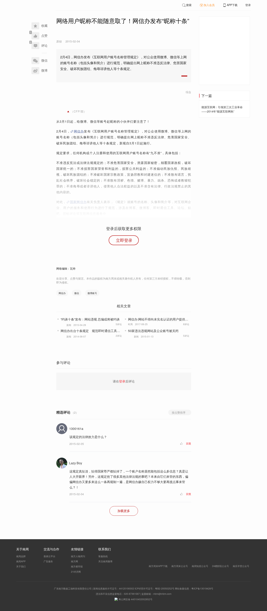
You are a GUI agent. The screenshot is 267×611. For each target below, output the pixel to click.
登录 (248, 5)
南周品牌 (21, 556)
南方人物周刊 (78, 556)
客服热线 (103, 556)
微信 (76, 293)
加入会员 (209, 5)
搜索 (189, 5)
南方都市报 (77, 566)
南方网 (74, 561)
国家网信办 (78, 202)
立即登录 (124, 240)
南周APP (21, 561)
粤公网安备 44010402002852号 (135, 599)
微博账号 (92, 293)
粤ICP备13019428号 (202, 588)
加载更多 (123, 510)
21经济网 (76, 571)
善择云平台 (49, 556)
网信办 (79, 131)
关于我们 (21, 566)
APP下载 (232, 5)
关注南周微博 (105, 561)
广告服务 (48, 561)
